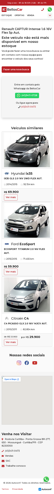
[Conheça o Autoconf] (45, 489)
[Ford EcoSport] (27, 220)
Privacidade (17, 489)
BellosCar (12, 9)
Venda (30, 15)
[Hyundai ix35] (27, 149)
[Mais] (49, 15)
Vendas (8, 456)
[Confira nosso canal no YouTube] (35, 361)
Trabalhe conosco (15, 466)
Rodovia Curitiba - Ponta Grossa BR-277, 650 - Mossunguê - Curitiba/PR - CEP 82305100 (26, 442)
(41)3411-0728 (29, 95)
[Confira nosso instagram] (19, 361)
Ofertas (19, 15)
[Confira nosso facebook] (27, 361)
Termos (5, 489)
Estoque (7, 15)
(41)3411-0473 (28, 106)
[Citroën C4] (27, 294)
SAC (7, 461)
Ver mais (11, 197)
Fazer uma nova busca (16, 69)
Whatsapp (49, 9)
